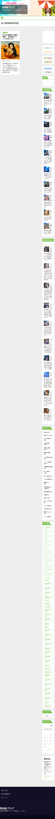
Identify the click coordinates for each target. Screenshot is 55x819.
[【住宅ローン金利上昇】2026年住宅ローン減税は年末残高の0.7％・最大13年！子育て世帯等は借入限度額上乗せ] (46, 265)
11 (47, 738)
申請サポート (46, 435)
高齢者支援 (48, 706)
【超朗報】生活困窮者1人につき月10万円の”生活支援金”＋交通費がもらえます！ (48, 254)
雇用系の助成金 (47, 452)
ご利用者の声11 (48, 528)
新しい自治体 (46, 476)
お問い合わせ (4, 790)
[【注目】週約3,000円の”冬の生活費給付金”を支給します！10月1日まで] (46, 411)
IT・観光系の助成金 (48, 457)
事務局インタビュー (48, 512)
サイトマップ (4, 797)
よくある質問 (46, 479)
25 (47, 744)
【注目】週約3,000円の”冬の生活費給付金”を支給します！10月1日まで (48, 415)
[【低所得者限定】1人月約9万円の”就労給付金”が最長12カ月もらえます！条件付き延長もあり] (46, 392)
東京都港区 (48, 648)
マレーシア (48, 574)
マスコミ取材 (46, 505)
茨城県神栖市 (47, 694)
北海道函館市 (47, 584)
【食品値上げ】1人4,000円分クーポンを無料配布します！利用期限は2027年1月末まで (48, 157)
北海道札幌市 (47, 589)
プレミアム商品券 (48, 570)
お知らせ (46, 497)
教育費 (47, 623)
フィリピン (48, 566)
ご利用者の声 (46, 508)
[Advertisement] (48, 36)
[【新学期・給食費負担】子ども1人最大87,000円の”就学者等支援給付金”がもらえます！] (46, 323)
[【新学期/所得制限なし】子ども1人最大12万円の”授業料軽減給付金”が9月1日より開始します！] (46, 305)
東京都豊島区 (47, 657)
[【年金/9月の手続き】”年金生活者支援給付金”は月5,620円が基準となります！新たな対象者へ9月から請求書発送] (46, 285)
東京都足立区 (47, 662)
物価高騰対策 (47, 676)
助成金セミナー (47, 482)
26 (50, 744)
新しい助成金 (5, 32)
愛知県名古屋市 (48, 615)
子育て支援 (48, 606)
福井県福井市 (47, 690)
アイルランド (47, 533)
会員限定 (46, 494)
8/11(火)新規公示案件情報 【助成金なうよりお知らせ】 (10, 37)
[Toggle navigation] (29, 18)
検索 (44, 77)
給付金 (45, 432)
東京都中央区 (47, 631)
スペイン (47, 558)
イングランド (47, 537)
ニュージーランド (48, 562)
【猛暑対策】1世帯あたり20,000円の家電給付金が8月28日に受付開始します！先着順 (48, 362)
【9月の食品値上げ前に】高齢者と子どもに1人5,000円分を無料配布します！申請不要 (48, 346)
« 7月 (46, 750)
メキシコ (47, 577)
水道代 (47, 665)
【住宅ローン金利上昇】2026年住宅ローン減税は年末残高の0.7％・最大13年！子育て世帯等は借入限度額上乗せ (48, 271)
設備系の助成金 (47, 447)
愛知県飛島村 (47, 620)
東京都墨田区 (47, 640)
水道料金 (47, 668)
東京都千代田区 (48, 635)
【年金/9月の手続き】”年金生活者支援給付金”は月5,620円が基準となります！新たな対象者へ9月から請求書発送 (48, 291)
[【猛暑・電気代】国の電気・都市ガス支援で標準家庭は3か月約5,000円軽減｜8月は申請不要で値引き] (46, 374)
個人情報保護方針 (5, 794)
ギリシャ (47, 550)
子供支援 (47, 603)
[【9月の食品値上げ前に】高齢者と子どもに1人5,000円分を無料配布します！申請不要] (46, 341)
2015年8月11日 (7, 61)
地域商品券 (48, 597)
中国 (47, 580)
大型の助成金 (46, 443)
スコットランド (48, 554)
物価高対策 (48, 672)
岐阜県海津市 (47, 611)
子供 (47, 600)
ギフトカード (47, 547)
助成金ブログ (8, 7)
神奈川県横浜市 (48, 685)
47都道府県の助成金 (48, 466)
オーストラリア (48, 542)
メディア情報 (46, 516)
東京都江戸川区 (48, 645)
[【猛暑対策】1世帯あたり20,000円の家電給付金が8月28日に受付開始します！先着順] (46, 358)
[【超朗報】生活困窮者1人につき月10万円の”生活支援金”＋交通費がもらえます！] (46, 249)
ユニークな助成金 (47, 462)
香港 (47, 702)
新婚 (46, 627)
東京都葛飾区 (47, 652)
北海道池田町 (47, 593)
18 (47, 741)
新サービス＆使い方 (48, 501)
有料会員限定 (46, 491)
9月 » (50, 750)
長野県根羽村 (47, 699)
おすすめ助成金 (47, 438)
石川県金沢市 (47, 680)
